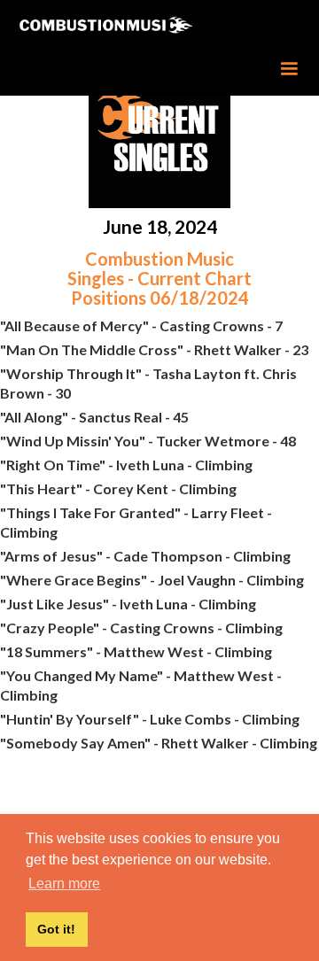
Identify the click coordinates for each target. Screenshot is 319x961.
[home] (134, 25)
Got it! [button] (56, 929)
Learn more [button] (64, 883)
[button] (289, 69)
